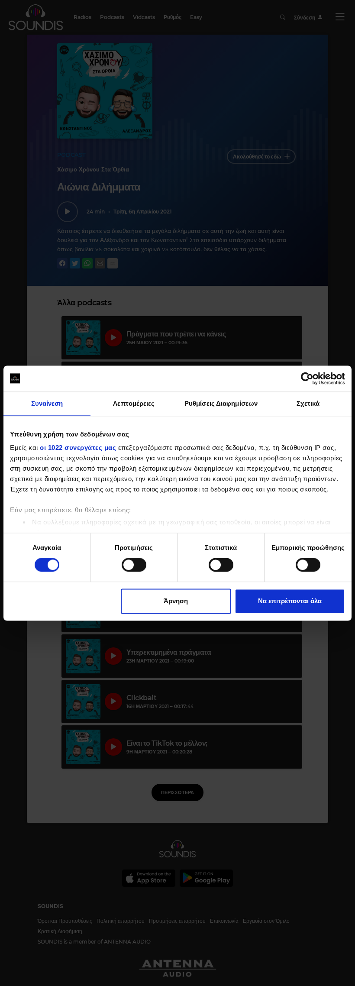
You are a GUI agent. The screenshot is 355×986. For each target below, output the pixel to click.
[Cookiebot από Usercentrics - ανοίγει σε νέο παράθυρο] (307, 378)
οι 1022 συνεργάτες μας (78, 447)
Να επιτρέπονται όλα (290, 601)
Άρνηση (176, 601)
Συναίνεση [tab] (47, 403)
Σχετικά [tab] (308, 403)
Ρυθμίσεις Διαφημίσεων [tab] (221, 403)
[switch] (134, 565)
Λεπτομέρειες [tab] (134, 403)
